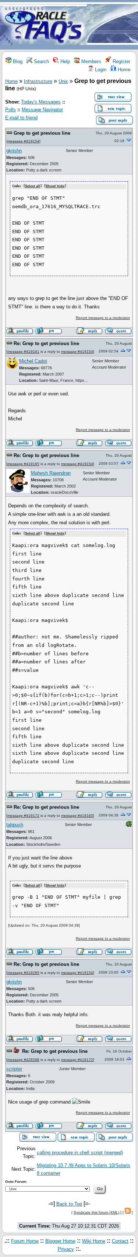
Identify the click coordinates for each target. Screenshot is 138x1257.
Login (99, 69)
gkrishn (14, 150)
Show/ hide (55, 186)
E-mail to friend (21, 117)
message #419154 (23, 141)
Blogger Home (60, 1241)
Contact (120, 1241)
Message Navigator (42, 109)
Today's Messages (41, 102)
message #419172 (23, 816)
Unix (63, 81)
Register (120, 61)
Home (123, 69)
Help (64, 61)
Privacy (66, 1249)
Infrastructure (38, 81)
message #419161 (23, 351)
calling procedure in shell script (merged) (80, 1152)
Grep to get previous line (42, 133)
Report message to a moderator (103, 318)
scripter (14, 1069)
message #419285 (23, 973)
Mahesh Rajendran (51, 473)
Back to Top (69, 1204)
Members (90, 61)
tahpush (14, 824)
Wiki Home (93, 1241)
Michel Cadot (33, 361)
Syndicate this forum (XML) (96, 1212)
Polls (10, 109)
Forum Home (25, 1241)
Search (40, 61)
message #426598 (23, 1060)
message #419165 (23, 464)
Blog (16, 61)
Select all (32, 186)
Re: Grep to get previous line (46, 343)
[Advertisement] (112, 25)
